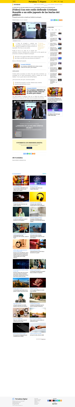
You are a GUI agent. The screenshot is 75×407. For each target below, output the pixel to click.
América (35, 4)
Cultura (49, 4)
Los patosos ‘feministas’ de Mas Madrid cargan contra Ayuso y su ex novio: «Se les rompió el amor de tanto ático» (54, 54)
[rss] (61, 400)
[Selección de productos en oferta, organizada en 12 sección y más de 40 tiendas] (29, 121)
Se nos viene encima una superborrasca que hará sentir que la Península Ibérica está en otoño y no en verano (54, 59)
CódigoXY (60, 4)
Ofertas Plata (18, 134)
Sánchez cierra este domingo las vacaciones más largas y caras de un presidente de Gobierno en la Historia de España (54, 49)
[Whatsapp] (56, 20)
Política (38, 4)
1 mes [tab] (56, 29)
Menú (14, 1)
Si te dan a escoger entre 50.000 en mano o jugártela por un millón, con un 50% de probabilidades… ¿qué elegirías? (54, 81)
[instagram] (55, 400)
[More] (61, 20)
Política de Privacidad (37, 399)
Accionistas (36, 404)
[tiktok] (54, 400)
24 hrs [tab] (49, 29)
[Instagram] (58, 1)
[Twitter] (53, 20)
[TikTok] (56, 1)
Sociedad (17, 4)
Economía (42, 4)
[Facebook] (51, 20)
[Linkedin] (55, 20)
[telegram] (57, 400)
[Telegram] (58, 20)
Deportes (52, 4)
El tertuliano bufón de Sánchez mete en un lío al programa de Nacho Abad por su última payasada (53, 64)
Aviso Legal (36, 398)
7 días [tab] (52, 29)
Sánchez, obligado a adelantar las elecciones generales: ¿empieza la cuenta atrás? (54, 44)
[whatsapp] (59, 400)
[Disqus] (29, 355)
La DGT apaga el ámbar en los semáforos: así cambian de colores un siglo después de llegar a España (54, 40)
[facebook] (48, 400)
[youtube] (52, 400)
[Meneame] (60, 20)
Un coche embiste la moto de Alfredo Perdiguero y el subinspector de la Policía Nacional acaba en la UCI (53, 34)
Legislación (57, 4)
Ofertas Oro (18, 133)
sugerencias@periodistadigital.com (17, 405)
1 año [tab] (59, 29)
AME (62, 1)
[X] (53, 1)
